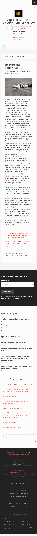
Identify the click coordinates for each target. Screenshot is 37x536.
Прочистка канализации (10, 337)
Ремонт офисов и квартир (18, 490)
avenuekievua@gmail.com (18, 40)
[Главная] (18, 15)
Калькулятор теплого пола (12, 427)
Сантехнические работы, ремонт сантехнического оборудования (18, 244)
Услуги (16, 241)
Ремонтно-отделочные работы (18, 493)
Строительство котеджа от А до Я (14, 408)
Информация (13, 506)
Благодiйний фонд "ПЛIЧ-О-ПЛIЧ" (18, 29)
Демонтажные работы (18, 487)
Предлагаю (8, 241)
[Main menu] (3, 46)
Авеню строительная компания (18, 455)
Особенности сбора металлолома (13, 342)
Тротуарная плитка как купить (12, 325)
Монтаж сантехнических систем (18, 500)
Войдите (8, 253)
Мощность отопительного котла (14, 437)
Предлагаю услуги (27, 518)
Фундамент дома (9, 432)
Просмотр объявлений (11, 518)
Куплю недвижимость (26, 524)
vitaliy (17, 74)
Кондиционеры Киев (10, 422)
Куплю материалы (25, 521)
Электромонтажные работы (18, 497)
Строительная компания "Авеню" (18, 21)
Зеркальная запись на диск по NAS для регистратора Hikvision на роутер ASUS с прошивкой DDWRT (15, 358)
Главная (6, 56)
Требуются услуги (11, 521)
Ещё (34, 441)
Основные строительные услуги (18, 483)
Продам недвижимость (10, 528)
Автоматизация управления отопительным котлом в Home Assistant (17, 367)
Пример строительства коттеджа (18, 503)
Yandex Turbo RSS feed (27, 528)
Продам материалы (10, 524)
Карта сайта (24, 506)
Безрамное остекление (16, 238)
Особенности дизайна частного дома (15, 319)
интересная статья (9, 396)
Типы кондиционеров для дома (18, 233)
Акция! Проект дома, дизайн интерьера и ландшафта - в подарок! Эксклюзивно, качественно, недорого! (17, 415)
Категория (5, 281)
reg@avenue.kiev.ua (18, 38)
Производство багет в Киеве (17, 235)
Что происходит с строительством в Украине (18, 384)
